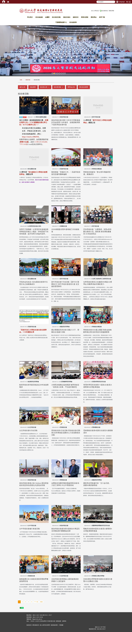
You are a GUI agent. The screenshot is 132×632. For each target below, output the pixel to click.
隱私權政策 (36, 625)
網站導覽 (111, 10)
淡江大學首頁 (95, 10)
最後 (41, 601)
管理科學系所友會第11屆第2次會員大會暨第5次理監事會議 (97, 386)
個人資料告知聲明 (45, 625)
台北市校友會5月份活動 (28, 430)
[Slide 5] (59, 73)
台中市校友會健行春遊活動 (29, 529)
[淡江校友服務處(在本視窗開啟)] (41, 11)
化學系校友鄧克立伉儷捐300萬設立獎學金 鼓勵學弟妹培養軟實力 (97, 283)
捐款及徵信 (66, 17)
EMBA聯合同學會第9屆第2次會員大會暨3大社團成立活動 (97, 580)
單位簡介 (30, 17)
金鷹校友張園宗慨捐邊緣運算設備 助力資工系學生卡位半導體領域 (65, 484)
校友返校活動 (56, 17)
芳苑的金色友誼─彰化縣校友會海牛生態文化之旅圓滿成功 (33, 283)
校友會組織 (39, 17)
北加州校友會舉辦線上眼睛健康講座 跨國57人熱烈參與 (65, 580)
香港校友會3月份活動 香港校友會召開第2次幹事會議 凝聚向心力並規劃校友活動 (65, 432)
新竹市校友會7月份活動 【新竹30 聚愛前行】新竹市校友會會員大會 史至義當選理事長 (65, 284)
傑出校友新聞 (83, 87)
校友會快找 (104, 10)
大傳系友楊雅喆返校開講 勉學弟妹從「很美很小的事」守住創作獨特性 (65, 386)
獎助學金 (94, 17)
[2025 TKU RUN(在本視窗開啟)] (66, 50)
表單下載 (102, 17)
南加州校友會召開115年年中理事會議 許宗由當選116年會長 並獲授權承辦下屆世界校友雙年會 (66, 122)
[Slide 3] (56, 73)
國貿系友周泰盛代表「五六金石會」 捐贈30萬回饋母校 (97, 484)
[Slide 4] (57, 73)
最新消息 (28, 79)
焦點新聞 (33, 87)
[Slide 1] (52, 73)
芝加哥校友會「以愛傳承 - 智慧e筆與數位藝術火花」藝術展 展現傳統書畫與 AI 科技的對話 (97, 231)
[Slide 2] (54, 73)
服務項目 (76, 17)
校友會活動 (57, 87)
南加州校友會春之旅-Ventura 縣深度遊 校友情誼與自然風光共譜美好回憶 (33, 484)
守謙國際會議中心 (61, 22)
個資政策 (29, 625)
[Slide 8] (65, 73)
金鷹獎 (47, 17)
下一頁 (36, 601)
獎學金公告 (71, 87)
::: (90, 10)
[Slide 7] (63, 73)
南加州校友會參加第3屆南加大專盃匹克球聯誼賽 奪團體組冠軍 (65, 530)
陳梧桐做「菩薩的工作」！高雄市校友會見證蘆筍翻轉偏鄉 (65, 173)
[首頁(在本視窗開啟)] (8, 2)
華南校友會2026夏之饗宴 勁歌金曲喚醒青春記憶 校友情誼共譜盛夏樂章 (97, 331)
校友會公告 (43, 87)
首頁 (21, 79)
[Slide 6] (61, 73)
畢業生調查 (84, 17)
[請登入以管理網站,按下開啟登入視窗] (3, 2)
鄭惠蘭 (61, 625)
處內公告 (22, 87)
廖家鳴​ (64, 621)
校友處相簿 (73, 22)
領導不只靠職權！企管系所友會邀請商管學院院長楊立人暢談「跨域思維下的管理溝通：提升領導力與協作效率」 (33, 231)
